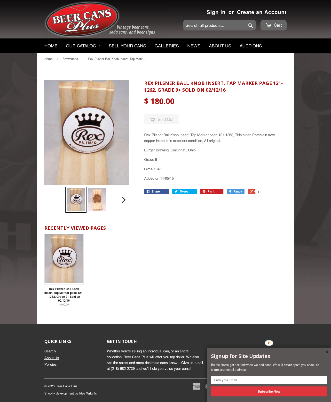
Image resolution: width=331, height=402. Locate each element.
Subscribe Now (269, 391)
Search (50, 350)
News (193, 45)
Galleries (167, 45)
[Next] (123, 199)
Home (50, 45)
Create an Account (262, 11)
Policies (50, 364)
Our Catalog (81, 45)
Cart (277, 25)
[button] (269, 356)
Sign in (216, 11)
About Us (220, 45)
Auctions (251, 45)
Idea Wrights (88, 393)
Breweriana (70, 58)
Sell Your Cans (127, 45)
